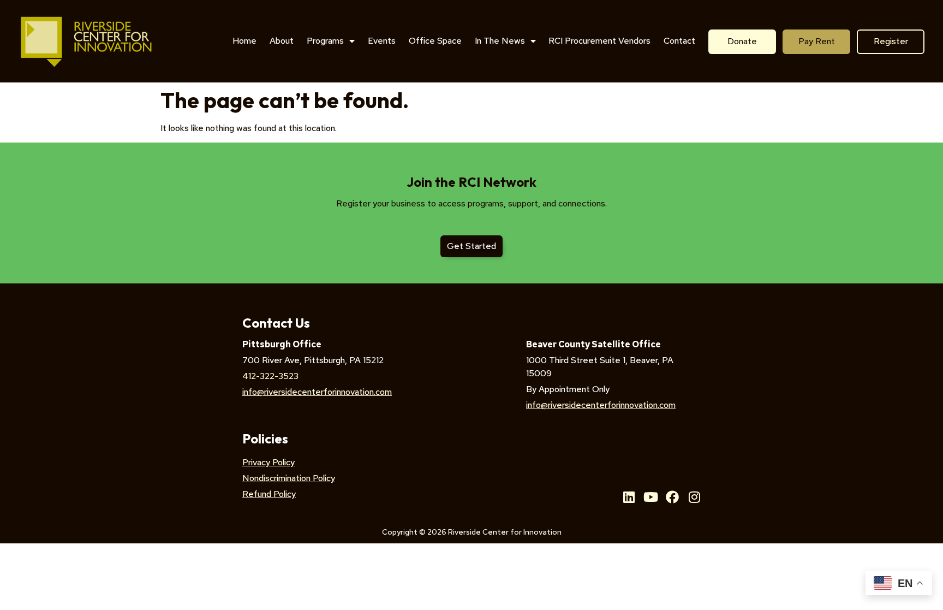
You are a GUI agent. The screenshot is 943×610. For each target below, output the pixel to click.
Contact (679, 40)
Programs (325, 40)
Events (382, 40)
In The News (500, 40)
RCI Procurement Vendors (599, 40)
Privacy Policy (268, 462)
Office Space (435, 40)
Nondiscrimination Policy (288, 478)
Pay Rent (816, 41)
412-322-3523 (270, 376)
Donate (742, 41)
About (282, 40)
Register (891, 41)
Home (244, 40)
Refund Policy (269, 494)
